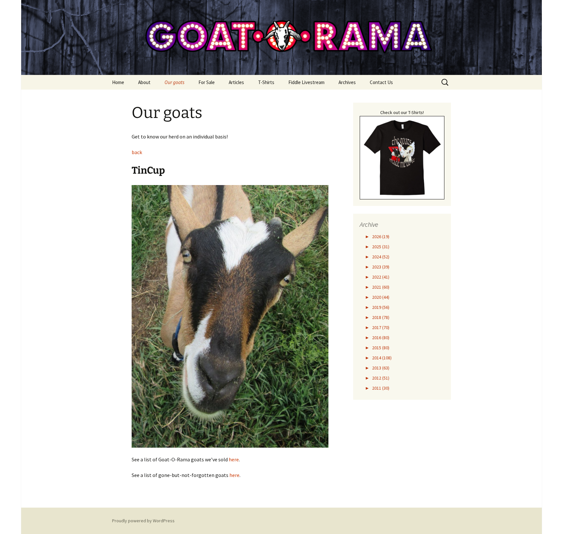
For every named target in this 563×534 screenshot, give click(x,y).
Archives (347, 82)
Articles (236, 82)
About (144, 82)
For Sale (206, 82)
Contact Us (381, 82)
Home (118, 82)
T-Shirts (266, 82)
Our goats (174, 82)
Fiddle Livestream (306, 82)
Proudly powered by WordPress (143, 521)
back (137, 152)
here (234, 459)
